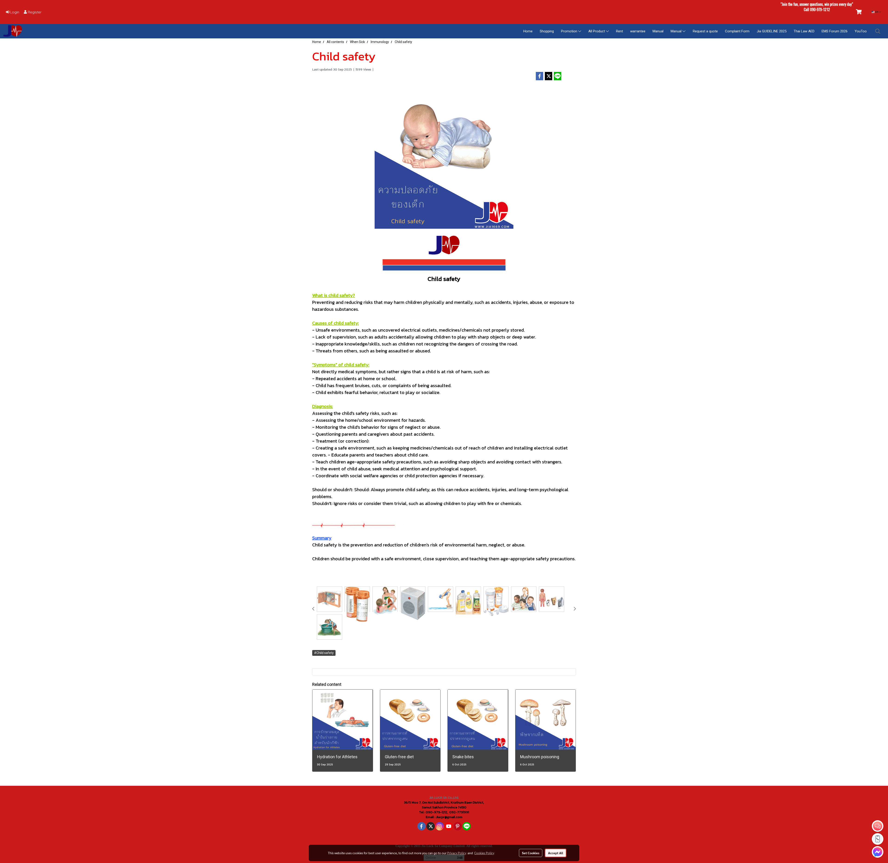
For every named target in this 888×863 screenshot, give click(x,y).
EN (877, 12)
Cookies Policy (484, 853)
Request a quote (705, 31)
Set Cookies (530, 853)
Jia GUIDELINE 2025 (771, 31)
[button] (878, 31)
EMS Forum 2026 (835, 31)
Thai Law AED (804, 31)
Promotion (569, 31)
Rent (619, 31)
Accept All (555, 853)
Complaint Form (737, 31)
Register (34, 12)
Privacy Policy (456, 853)
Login (14, 12)
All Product (597, 31)
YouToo (861, 31)
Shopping (547, 31)
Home (528, 31)
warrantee (637, 31)
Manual (658, 31)
